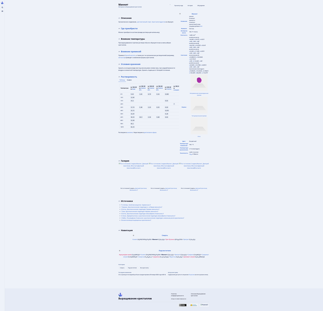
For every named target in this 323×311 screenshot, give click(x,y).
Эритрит (186, 239)
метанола (121, 57)
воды (133, 89)
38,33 (132, 117)
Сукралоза (156, 257)
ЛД (190, 154)
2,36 (149, 117)
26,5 (140, 117)
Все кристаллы (144, 268)
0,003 (167, 94)
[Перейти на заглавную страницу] (2, 2)
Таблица (122, 80)
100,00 (135, 87)
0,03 (166, 107)
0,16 (158, 94)
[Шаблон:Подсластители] (119, 251)
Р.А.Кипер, (135, 205)
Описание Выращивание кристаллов (198, 294)
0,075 (167, 110)
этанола (168, 89)
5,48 (140, 107)
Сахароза (141, 257)
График (129, 80)
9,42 (132, 94)
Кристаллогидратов (158, 22)
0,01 (166, 100)
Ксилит (135, 239)
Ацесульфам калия (125, 254)
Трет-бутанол (170, 239)
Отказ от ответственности (178, 299)
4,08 (158, 117)
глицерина (176, 90)
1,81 (140, 94)
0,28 (166, 114)
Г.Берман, (141, 207)
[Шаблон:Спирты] (133, 235)
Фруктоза (173, 257)
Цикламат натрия (189, 257)
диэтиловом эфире (150, 132)
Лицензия (192, 274)
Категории (121, 264)
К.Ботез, (139, 209)
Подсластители (165, 251)
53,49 (132, 120)
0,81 (166, 117)
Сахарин (190, 254)
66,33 (132, 127)
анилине (130, 132)
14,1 (132, 100)
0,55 (158, 107)
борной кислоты (130, 55)
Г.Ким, (139, 211)
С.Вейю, (152, 218)
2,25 (149, 107)
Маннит (195, 14)
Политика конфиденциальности (177, 294)
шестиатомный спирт (144, 22)
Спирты (165, 235)
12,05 (132, 97)
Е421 (201, 26)
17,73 (132, 107)
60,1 (132, 123)
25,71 (132, 110)
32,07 (132, 114)
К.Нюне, (147, 216)
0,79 (149, 94)
